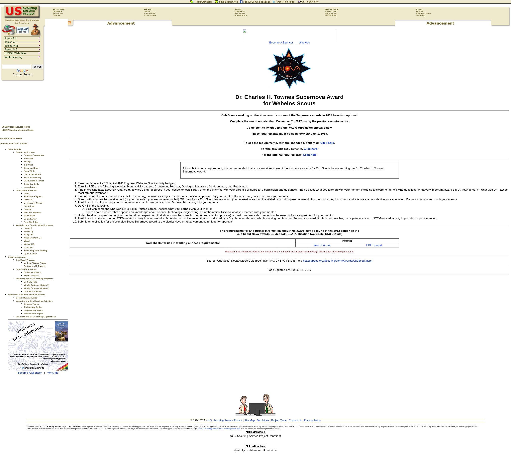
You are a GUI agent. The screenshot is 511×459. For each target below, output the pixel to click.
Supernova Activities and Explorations (27, 295)
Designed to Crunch (33, 203)
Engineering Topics (33, 310)
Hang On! (28, 234)
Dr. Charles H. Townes (34, 266)
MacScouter (240, 13)
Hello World (29, 216)
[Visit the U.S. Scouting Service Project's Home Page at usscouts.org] (22, 18)
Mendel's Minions (32, 212)
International (149, 13)
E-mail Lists (330, 11)
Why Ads (52, 372)
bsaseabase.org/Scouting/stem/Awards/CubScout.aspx (337, 260)
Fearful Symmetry (32, 177)
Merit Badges (331, 13)
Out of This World (32, 174)
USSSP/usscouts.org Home (16, 127)
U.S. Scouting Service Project (224, 420)
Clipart (147, 11)
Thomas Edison (31, 275)
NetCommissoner (424, 13)
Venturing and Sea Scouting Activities (34, 301)
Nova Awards (14, 149)
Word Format (322, 245)
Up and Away (30, 187)
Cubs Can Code (31, 184)
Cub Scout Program (25, 152)
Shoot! (27, 193)
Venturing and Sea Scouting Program (34, 279)
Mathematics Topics (33, 313)
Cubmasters (240, 11)
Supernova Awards (17, 257)
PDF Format (374, 245)
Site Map (249, 420)
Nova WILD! (29, 171)
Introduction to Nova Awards (14, 143)
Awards (238, 9)
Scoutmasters (150, 15)
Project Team (279, 420)
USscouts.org (241, 15)
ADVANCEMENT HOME (11, 138)
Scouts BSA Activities (26, 298)
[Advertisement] (34, 102)
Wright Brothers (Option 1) (36, 285)
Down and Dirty (31, 168)
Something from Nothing (35, 250)
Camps (419, 9)
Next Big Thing (31, 222)
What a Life (29, 244)
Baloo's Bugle (331, 9)
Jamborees (58, 13)
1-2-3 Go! (28, 165)
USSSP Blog (331, 15)
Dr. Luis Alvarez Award (35, 263)
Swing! (27, 162)
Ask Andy (148, 9)
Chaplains (57, 11)
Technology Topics (33, 307)
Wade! (27, 241)
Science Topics (31, 304)
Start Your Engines (33, 196)
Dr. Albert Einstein (33, 291)
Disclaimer (263, 420)
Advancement (59, 9)
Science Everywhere (34, 155)
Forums (419, 11)
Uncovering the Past (34, 181)
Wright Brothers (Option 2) (36, 288)
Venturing (420, 15)
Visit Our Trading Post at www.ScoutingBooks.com (219, 428)
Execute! (28, 247)
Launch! (28, 228)
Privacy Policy (312, 420)
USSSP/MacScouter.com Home (18, 130)
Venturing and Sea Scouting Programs (34, 225)
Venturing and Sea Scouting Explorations (36, 317)
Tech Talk (28, 158)
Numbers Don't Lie (33, 238)
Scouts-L (57, 15)
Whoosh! (28, 200)
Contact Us (295, 420)
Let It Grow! (29, 206)
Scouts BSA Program (26, 190)
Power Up (28, 231)
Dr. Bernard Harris (33, 272)
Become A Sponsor (30, 372)
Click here (327, 142)
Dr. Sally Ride (30, 282)
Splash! (27, 209)
